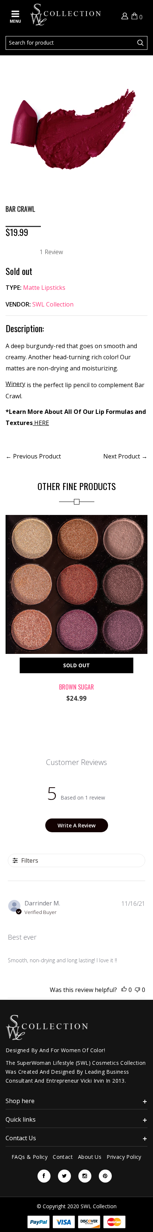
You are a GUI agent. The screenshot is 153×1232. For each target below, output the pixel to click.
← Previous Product (33, 456)
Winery (15, 384)
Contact (63, 1156)
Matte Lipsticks (44, 287)
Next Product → (125, 456)
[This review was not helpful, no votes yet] (137, 989)
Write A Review (76, 825)
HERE (41, 423)
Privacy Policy (124, 1156)
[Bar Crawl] (72, 67)
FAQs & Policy (30, 1156)
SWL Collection (53, 304)
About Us (89, 1156)
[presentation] (11, 602)
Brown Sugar (76, 687)
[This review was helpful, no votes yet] (124, 989)
